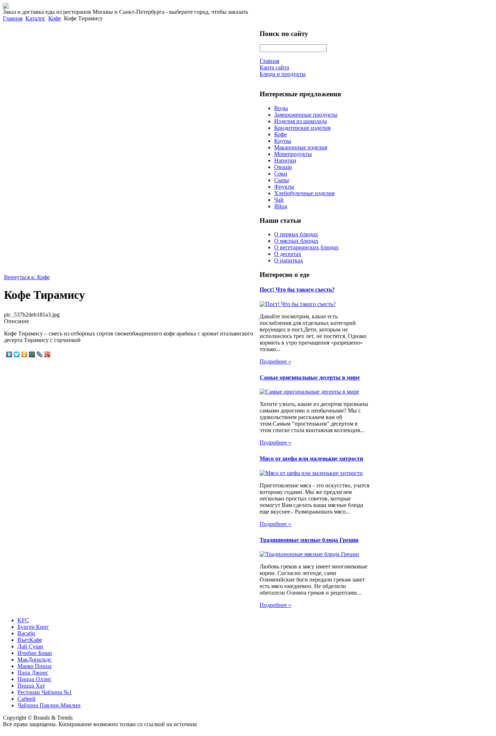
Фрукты (284, 187)
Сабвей (26, 699)
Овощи (283, 167)
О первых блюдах (296, 234)
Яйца (280, 206)
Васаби (26, 633)
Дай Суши (30, 646)
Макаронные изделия (300, 147)
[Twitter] (17, 354)
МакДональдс (34, 659)
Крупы (282, 141)
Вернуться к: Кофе (27, 277)
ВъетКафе (29, 640)
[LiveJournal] (40, 354)
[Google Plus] (47, 354)
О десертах (287, 254)
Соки (280, 173)
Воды (281, 108)
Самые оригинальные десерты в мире (310, 377)
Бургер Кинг (33, 627)
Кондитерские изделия (302, 128)
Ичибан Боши (34, 653)
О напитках (288, 260)
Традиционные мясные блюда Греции (309, 540)
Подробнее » (275, 361)
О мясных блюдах (296, 241)
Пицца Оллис (34, 679)
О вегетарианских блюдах (306, 247)
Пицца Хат (31, 686)
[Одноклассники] (24, 354)
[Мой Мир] (32, 354)
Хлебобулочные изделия (304, 193)
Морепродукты (293, 154)
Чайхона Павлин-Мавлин (49, 705)
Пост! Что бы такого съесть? (297, 289)
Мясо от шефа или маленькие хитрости (311, 458)
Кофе (54, 18)
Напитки (285, 160)
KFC (23, 620)
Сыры (281, 180)
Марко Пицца (34, 666)
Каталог (35, 18)
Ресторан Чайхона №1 (44, 692)
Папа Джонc (32, 672)
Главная (13, 18)
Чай (279, 200)
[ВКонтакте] (9, 354)
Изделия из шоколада (300, 121)
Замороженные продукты (305, 115)
